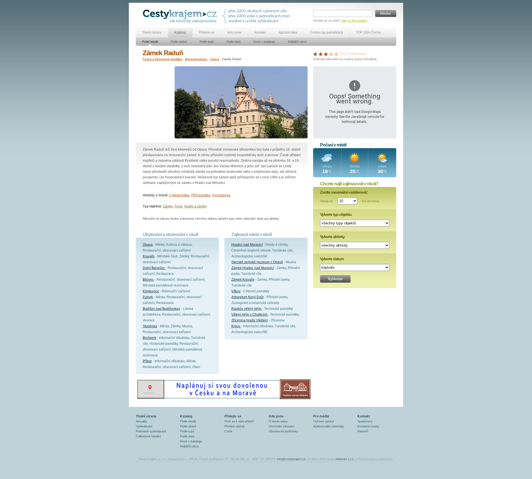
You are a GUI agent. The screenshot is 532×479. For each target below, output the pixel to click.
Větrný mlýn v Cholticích (249, 314)
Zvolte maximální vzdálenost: (344, 192)
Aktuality (141, 421)
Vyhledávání (144, 426)
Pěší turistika (200, 195)
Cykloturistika (179, 195)
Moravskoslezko (196, 59)
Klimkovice (151, 291)
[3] (326, 54)
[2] (320, 54)
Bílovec (148, 280)
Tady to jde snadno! (354, 20)
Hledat (385, 13)
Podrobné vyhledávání (151, 431)
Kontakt (260, 32)
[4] (331, 54)
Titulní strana (152, 32)
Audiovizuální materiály (328, 426)
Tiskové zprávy (323, 421)
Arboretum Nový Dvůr (247, 297)
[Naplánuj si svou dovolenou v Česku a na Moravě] (223, 399)
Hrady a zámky (195, 206)
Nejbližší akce (297, 41)
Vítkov (236, 291)
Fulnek (148, 297)
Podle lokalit (150, 41)
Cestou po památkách (326, 32)
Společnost (364, 421)
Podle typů (207, 41)
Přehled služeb (234, 426)
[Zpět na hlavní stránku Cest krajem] (181, 16)
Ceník (228, 431)
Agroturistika (287, 32)
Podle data (233, 41)
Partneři (362, 431)
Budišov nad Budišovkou (161, 309)
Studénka (150, 326)
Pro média (321, 416)
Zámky (168, 206)
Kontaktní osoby (368, 426)
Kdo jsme (234, 32)
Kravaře (149, 256)
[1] (315, 54)
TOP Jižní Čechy (368, 32)
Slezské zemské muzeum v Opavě (257, 262)
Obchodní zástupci (281, 426)
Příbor (147, 361)
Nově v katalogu (264, 41)
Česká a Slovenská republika (162, 59)
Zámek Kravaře (242, 280)
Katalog (180, 32)
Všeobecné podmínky (283, 431)
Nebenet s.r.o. (345, 459)
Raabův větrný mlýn (246, 309)
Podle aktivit (179, 41)
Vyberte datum (332, 259)
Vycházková (221, 195)
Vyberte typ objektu (336, 214)
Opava (214, 59)
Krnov (236, 326)
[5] (336, 54)
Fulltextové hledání (148, 436)
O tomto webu (278, 421)
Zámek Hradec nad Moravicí (252, 268)
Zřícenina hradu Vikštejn (249, 320)
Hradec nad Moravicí (247, 245)
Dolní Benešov (154, 268)
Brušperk (149, 338)
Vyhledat (335, 279)
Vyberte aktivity (332, 236)
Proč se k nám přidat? (239, 421)
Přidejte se (207, 32)
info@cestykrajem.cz (291, 459)
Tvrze (178, 206)
